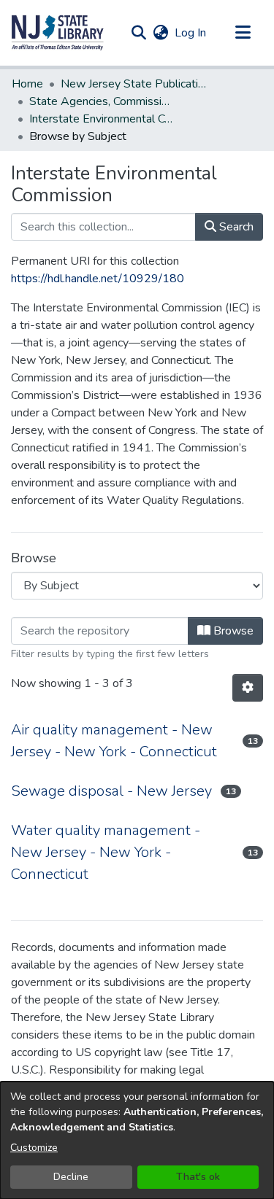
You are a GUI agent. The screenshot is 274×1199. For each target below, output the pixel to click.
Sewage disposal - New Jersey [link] (111, 791)
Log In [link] (191, 33)
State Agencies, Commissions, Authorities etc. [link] (102, 101)
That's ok (198, 1177)
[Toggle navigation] (242, 33)
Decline (70, 1177)
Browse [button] (232, 631)
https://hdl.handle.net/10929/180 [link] (97, 279)
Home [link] (27, 84)
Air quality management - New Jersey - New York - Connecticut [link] (114, 740)
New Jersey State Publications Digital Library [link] (134, 84)
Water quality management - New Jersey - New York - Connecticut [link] (105, 852)
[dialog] (137, 1140)
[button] (57, 33)
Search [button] (235, 227)
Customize (34, 1148)
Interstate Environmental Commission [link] (102, 119)
